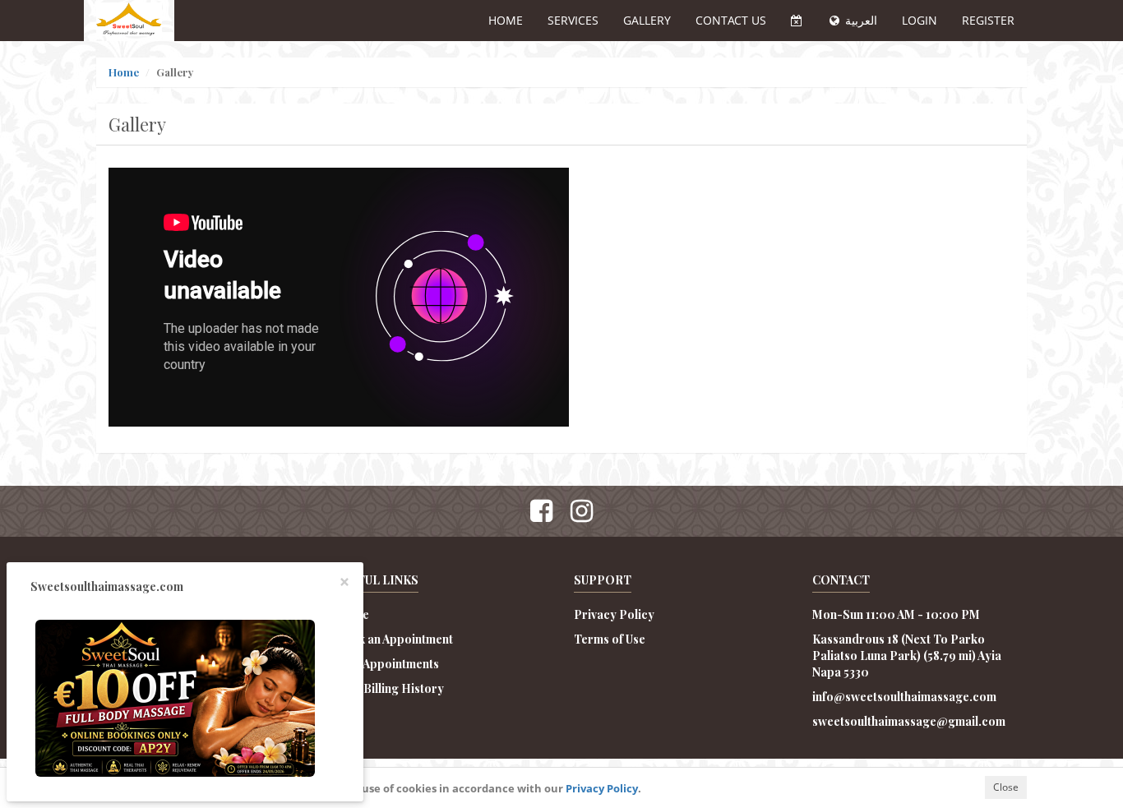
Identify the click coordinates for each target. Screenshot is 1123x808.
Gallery (647, 20)
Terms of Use (609, 639)
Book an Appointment (394, 639)
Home (505, 20)
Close (1006, 787)
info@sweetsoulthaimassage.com (904, 696)
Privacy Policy (602, 788)
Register (988, 20)
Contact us (731, 20)
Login (919, 20)
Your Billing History (389, 688)
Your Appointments (387, 664)
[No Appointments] (797, 20)
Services (573, 20)
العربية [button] (859, 20)
